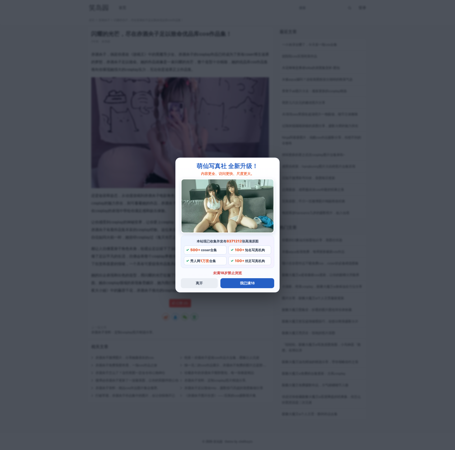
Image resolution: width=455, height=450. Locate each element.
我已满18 (247, 283)
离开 (199, 283)
